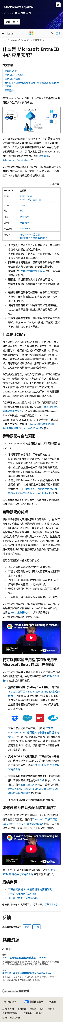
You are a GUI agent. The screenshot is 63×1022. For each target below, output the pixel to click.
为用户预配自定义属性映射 (23, 893)
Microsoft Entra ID (20, 40)
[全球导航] (3, 33)
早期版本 (21, 1008)
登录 (58, 33)
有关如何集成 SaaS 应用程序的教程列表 (30, 889)
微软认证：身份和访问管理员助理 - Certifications (26, 973)
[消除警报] (58, 4)
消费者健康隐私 (9, 1013)
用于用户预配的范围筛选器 (23, 898)
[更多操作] (58, 40)
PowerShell (25, 228)
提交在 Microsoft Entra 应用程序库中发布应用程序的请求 (33, 732)
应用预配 (37, 40)
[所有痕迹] (5, 40)
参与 (42, 1008)
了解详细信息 (51, 904)
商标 (38, 1013)
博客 (32, 1008)
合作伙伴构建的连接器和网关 (34, 237)
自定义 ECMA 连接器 (30, 234)
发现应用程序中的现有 (32, 271)
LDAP (22, 205)
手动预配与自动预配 (14, 74)
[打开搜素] (52, 33)
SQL (22, 211)
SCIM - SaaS (26, 196)
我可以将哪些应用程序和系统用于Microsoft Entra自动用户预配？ (32, 84)
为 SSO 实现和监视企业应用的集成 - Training (24, 957)
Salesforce (8, 160)
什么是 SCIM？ (12, 70)
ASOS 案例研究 (18, 612)
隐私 (50, 1008)
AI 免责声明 (8, 1008)
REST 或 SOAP (29, 784)
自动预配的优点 (12, 78)
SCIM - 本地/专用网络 (30, 199)
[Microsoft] (31, 33)
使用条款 (27, 1013)
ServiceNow (24, 160)
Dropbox (44, 156)
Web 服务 (24, 216)
